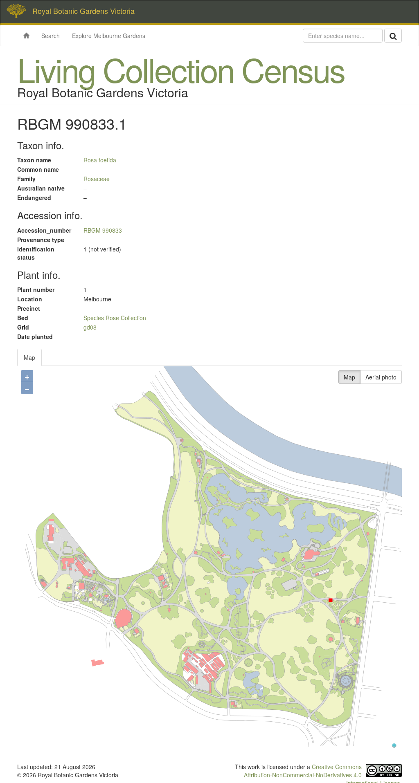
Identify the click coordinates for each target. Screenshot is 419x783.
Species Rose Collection (114, 318)
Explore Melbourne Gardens (108, 35)
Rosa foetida (99, 160)
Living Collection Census (181, 68)
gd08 (90, 327)
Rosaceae (96, 179)
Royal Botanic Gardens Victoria (83, 10)
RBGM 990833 (102, 230)
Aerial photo (380, 377)
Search (50, 35)
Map (29, 357)
